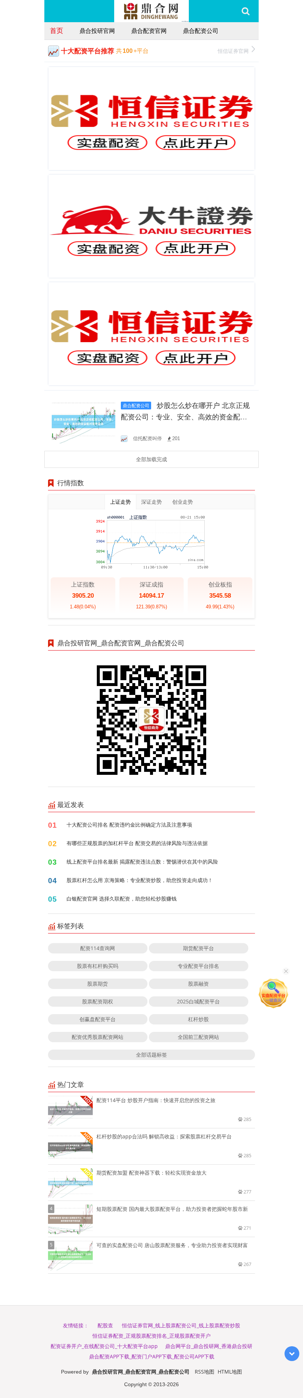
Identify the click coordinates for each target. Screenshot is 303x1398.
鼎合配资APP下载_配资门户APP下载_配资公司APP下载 (151, 1356)
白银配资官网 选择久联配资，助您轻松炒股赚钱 (122, 898)
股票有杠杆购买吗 (97, 965)
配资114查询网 (97, 948)
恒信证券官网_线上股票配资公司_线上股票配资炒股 (181, 1325)
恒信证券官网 (233, 50)
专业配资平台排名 (198, 965)
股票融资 (198, 983)
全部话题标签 (151, 1054)
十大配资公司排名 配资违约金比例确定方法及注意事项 (129, 824)
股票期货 (97, 983)
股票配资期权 (97, 1001)
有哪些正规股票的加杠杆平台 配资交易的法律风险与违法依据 (137, 843)
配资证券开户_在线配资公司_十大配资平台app (104, 1346)
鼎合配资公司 (200, 31)
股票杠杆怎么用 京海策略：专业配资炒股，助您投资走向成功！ (140, 880)
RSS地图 (204, 1371)
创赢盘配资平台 (97, 1019)
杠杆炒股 (198, 1019)
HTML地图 (230, 1371)
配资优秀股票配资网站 (97, 1036)
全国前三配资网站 (198, 1036)
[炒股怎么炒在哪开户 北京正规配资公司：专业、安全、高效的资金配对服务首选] (83, 421)
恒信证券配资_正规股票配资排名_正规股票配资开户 (151, 1335)
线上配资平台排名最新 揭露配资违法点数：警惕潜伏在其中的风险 (142, 861)
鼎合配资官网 (149, 31)
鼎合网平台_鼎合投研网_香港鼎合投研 (208, 1346)
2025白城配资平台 (198, 1001)
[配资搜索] (245, 11)
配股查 (105, 1325)
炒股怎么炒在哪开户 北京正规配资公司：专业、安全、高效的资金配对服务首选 (185, 417)
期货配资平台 (198, 948)
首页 (56, 30)
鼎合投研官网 (97, 31)
